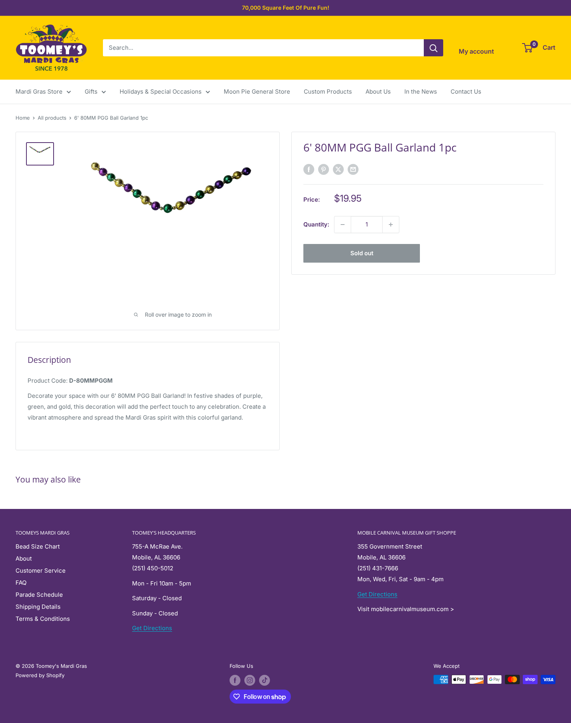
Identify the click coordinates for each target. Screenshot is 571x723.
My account (476, 51)
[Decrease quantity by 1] (342, 224)
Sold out (361, 253)
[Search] (433, 47)
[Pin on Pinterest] (323, 169)
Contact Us (466, 91)
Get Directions (152, 628)
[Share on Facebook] (308, 169)
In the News (420, 91)
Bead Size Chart (38, 546)
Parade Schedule (39, 594)
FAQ (21, 582)
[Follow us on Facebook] (235, 680)
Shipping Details (38, 606)
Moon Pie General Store (257, 91)
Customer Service (41, 570)
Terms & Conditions (43, 618)
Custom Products (328, 91)
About (24, 558)
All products (52, 118)
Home (23, 118)
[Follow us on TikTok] (264, 680)
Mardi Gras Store (39, 91)
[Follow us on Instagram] (249, 680)
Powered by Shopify (40, 675)
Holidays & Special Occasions (161, 91)
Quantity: (316, 224)
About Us (378, 91)
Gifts (91, 91)
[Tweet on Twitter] (338, 169)
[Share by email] (353, 169)
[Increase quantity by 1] (391, 224)
